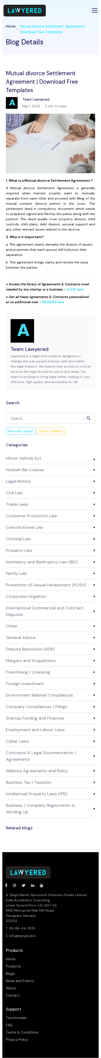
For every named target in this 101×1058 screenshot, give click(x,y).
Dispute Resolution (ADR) (30, 649)
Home (11, 26)
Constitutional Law (24, 527)
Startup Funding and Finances (35, 718)
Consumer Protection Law (31, 516)
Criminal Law (18, 539)
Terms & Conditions (22, 1032)
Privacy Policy (17, 1040)
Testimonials (16, 1018)
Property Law (19, 550)
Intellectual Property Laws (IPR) (36, 794)
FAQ (9, 1025)
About (11, 988)
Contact (13, 996)
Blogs (10, 974)
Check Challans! (51, 431)
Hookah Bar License (25, 470)
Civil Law (14, 493)
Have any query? (21, 431)
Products (13, 966)
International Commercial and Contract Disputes (44, 611)
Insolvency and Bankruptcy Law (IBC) (42, 562)
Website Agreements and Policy (37, 771)
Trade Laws (17, 504)
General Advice (20, 637)
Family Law (16, 573)
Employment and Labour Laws (35, 730)
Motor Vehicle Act (23, 458)
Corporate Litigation (26, 596)
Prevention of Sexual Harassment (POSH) (46, 585)
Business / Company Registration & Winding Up (40, 809)
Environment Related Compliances (39, 695)
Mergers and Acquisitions (31, 660)
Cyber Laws (17, 741)
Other (11, 626)
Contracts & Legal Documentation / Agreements (41, 756)
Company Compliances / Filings (36, 706)
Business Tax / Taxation (28, 782)
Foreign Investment (25, 683)
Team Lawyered (30, 349)
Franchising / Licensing (28, 672)
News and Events (20, 981)
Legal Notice (18, 481)
